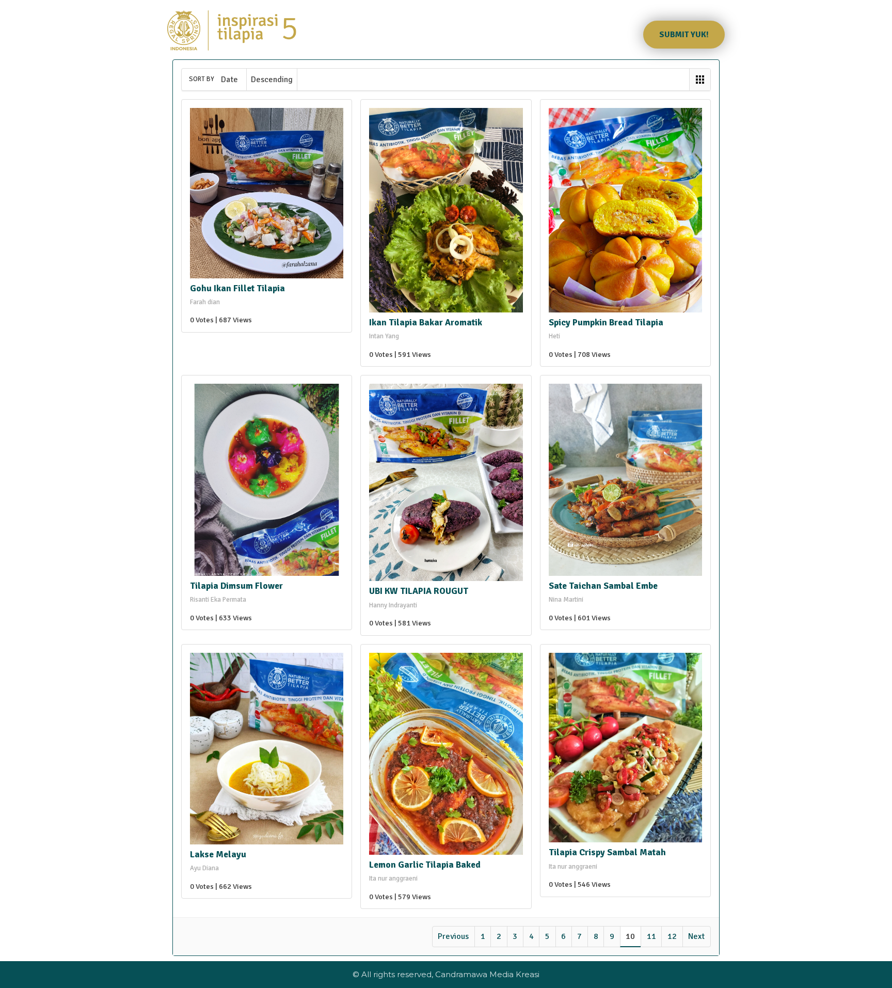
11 (651, 936)
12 (672, 936)
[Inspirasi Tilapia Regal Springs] (231, 30)
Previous (453, 936)
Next (696, 936)
